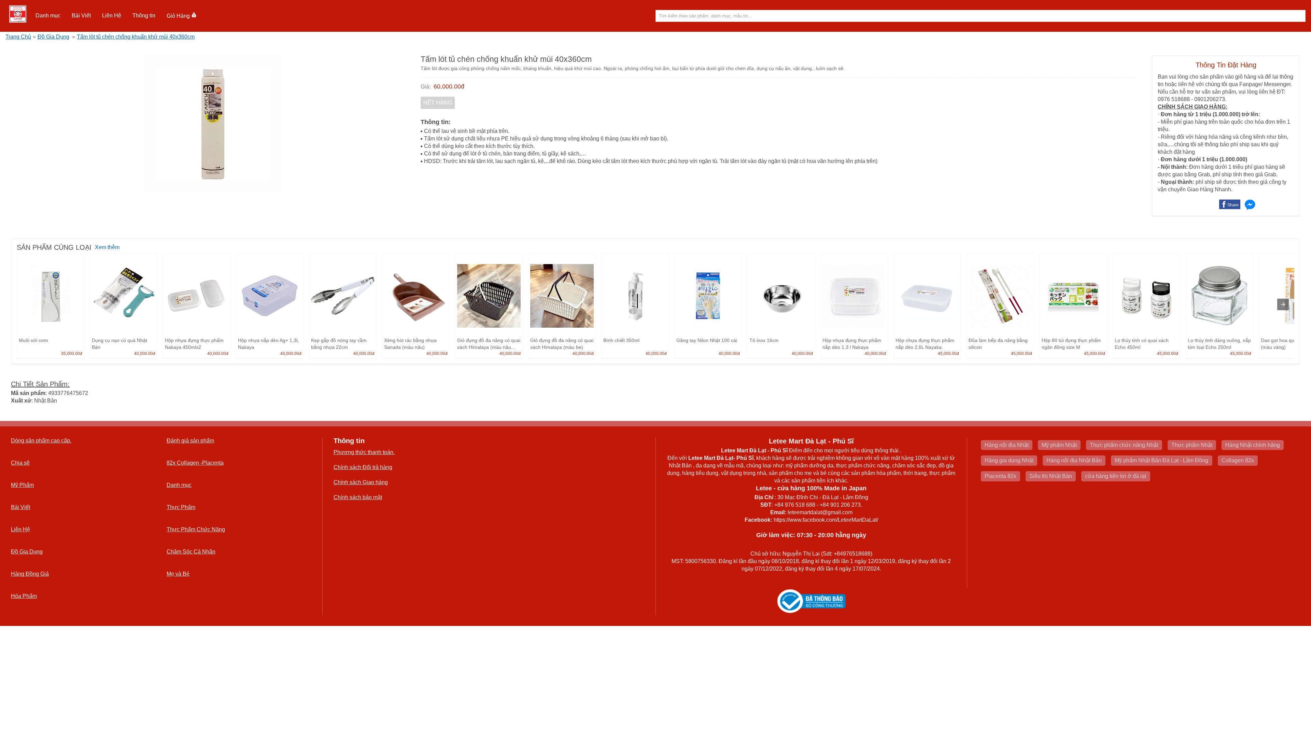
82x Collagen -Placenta (195, 463)
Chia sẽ (20, 463)
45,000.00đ (948, 353)
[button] (48, 16)
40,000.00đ (144, 353)
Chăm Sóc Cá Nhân (191, 552)
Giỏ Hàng (178, 16)
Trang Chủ (18, 37)
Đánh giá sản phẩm (190, 440)
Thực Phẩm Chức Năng (196, 529)
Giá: (426, 87)
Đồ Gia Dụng (53, 37)
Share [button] (1233, 205)
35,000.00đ (71, 353)
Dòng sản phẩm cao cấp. (41, 440)
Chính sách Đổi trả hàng (363, 467)
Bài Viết (20, 507)
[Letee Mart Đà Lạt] (17, 14)
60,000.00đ (449, 86)
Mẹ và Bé (178, 574)
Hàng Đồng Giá (30, 574)
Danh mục (179, 485)
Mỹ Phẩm (22, 485)
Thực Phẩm (181, 507)
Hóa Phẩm (24, 596)
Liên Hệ (111, 15)
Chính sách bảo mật (358, 497)
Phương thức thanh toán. (364, 452)
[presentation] (1283, 304)
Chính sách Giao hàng (361, 482)
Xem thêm (107, 247)
